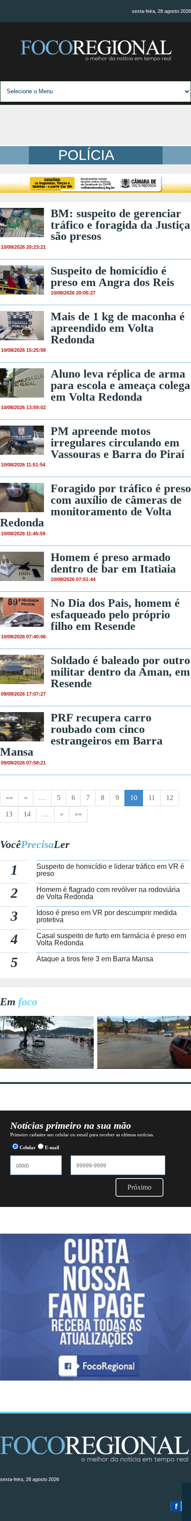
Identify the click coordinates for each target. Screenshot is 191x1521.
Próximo (139, 1187)
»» (78, 814)
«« (9, 797)
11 (151, 797)
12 (169, 797)
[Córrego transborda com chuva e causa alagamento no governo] (144, 1066)
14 (27, 814)
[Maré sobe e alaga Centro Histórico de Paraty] (47, 1066)
